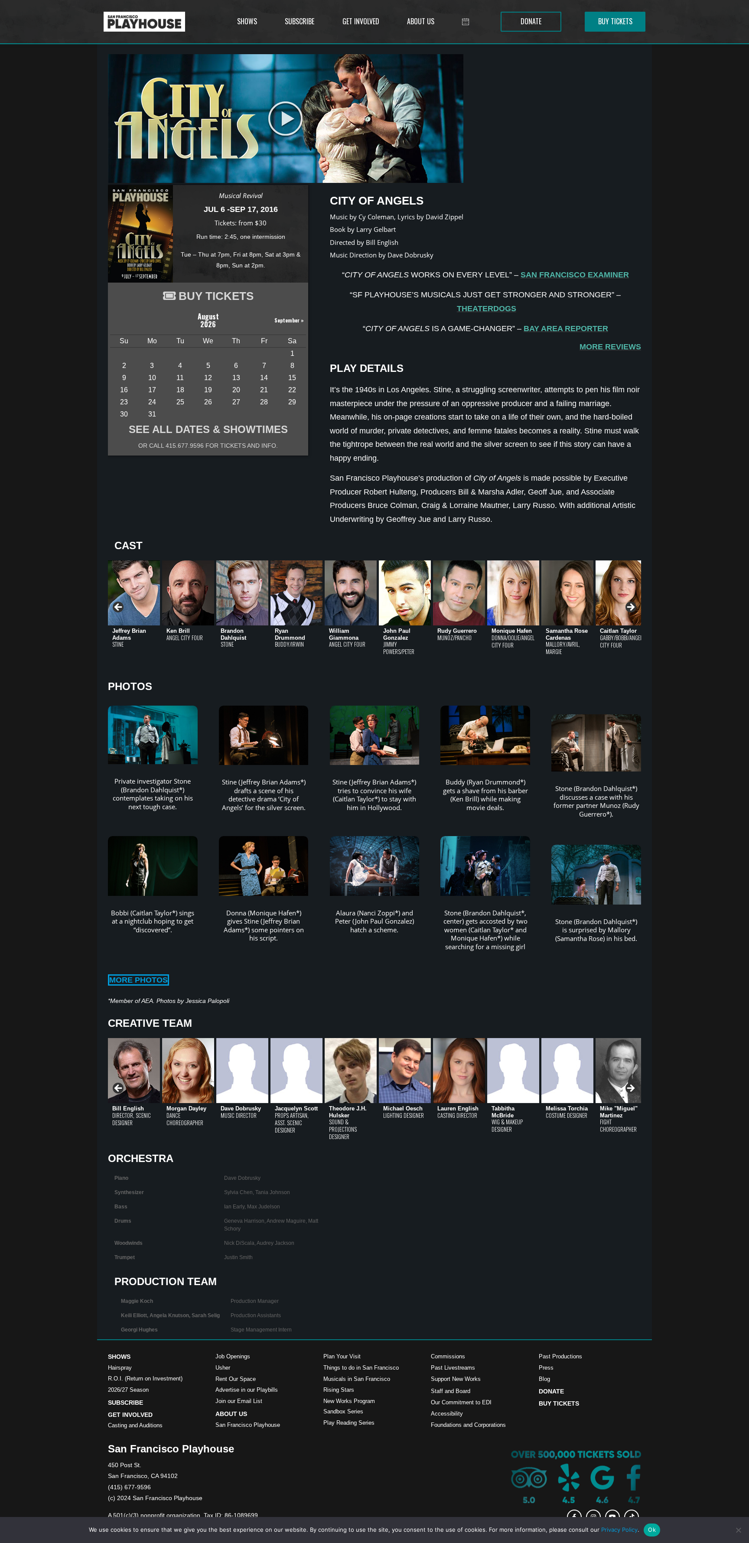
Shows (119, 1356)
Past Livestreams (453, 1367)
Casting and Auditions (135, 1425)
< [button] (118, 607)
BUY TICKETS (216, 296)
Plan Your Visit (342, 1356)
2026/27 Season (128, 1390)
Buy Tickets (559, 1403)
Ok (652, 1529)
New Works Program (349, 1401)
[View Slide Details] (134, 592)
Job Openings (232, 1356)
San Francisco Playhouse (247, 1425)
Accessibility (447, 1413)
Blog (544, 1379)
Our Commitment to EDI (461, 1402)
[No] (738, 1530)
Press (546, 1367)
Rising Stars (338, 1390)
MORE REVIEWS (610, 346)
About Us (231, 1413)
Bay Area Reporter (566, 328)
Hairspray (120, 1367)
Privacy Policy (619, 1529)
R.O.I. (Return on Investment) (145, 1378)
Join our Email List (238, 1401)
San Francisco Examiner (575, 274)
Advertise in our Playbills (246, 1390)
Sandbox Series (343, 1411)
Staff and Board (450, 1391)
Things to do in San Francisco (361, 1367)
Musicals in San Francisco (356, 1379)
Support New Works (456, 1379)
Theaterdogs (486, 308)
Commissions (448, 1356)
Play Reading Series (348, 1422)
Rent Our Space (235, 1379)
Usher (222, 1367)
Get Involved (130, 1414)
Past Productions (560, 1356)
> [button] (630, 607)
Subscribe (125, 1402)
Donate (551, 1391)
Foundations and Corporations (468, 1425)
